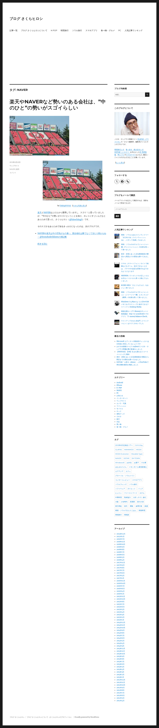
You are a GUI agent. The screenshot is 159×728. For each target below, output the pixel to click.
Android (120, 383)
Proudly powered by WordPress (87, 717)
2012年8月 (120, 690)
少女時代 (124, 502)
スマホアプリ (91, 30)
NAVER (46, 212)
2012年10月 (121, 685)
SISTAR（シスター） (122, 152)
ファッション (121, 406)
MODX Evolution (122, 454)
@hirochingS (75, 219)
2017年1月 (120, 578)
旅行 (118, 419)
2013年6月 (120, 664)
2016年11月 (121, 581)
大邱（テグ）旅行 (139, 497)
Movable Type (136, 454)
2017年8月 (120, 568)
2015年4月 (120, 612)
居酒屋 (132, 502)
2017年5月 (120, 576)
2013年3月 (120, 672)
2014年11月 (121, 625)
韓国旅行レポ (119, 150)
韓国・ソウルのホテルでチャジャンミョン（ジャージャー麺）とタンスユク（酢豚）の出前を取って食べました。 (135, 294)
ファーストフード (130, 493)
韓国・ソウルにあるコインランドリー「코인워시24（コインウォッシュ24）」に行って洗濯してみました (135, 237)
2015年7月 (120, 604)
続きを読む (42, 243)
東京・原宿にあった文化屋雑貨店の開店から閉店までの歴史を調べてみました (135, 256)
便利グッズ (121, 414)
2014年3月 (120, 646)
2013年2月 (120, 675)
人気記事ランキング (133, 30)
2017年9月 (121, 565)
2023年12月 (121, 534)
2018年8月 (120, 549)
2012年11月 (121, 682)
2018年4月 (120, 560)
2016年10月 (121, 583)
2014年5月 (120, 641)
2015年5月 (120, 609)
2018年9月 (121, 547)
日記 (118, 422)
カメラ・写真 (121, 403)
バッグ (140, 489)
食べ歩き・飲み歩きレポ (134, 150)
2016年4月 (121, 591)
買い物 (119, 424)
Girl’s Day (139, 445)
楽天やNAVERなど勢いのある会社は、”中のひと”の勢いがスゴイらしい (58, 105)
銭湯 (146, 506)
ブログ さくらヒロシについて (34, 30)
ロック (119, 411)
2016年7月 (121, 586)
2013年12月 (121, 648)
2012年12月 (121, 680)
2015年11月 (121, 596)
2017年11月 (121, 562)
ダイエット (131, 489)
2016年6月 (121, 589)
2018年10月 (121, 544)
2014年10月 (121, 628)
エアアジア (119, 471)
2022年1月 (120, 536)
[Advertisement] (79, 65)
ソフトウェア (120, 489)
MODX (119, 390)
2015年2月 (120, 617)
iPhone (119, 385)
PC (119, 30)
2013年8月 (120, 659)
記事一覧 (14, 30)
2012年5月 (120, 698)
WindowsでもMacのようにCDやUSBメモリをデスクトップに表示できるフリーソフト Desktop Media (135, 304)
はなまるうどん (121, 467)
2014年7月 (120, 635)
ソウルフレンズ (121, 484)
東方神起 (118, 506)
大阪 (117, 502)
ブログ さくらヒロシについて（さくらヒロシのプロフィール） (49, 717)
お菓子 (136, 463)
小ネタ (119, 416)
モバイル (120, 409)
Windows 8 (119, 463)
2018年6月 (121, 555)
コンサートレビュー (122, 480)
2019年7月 (121, 539)
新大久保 (140, 502)
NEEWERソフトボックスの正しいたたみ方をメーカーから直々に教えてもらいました (135, 278)
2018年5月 (120, 557)
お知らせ (120, 396)
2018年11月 (121, 542)
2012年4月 (120, 701)
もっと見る (120, 163)
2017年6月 (121, 573)
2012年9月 (121, 688)
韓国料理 (142, 510)
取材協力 (127, 497)
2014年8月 (120, 633)
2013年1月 (120, 677)
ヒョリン (118, 493)
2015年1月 (120, 620)
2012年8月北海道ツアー (124, 445)
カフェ (128, 471)
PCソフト (121, 155)
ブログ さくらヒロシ (26, 19)
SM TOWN (136, 458)
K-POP (54, 30)
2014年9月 (121, 630)
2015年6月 (121, 607)
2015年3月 (120, 615)
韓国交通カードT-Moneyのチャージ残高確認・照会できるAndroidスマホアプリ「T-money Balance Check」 (135, 314)
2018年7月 (120, 552)
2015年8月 (120, 602)
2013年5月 (120, 667)
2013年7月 (120, 661)
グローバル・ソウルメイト (125, 476)
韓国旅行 (65, 30)
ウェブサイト (14, 166)
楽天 (39, 212)
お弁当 (129, 463)
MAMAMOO (129, 450)
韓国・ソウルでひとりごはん (125, 510)
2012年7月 (120, 693)
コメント (13, 173)
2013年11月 (121, 651)
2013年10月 (121, 654)
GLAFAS (118, 450)
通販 (131, 506)
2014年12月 (121, 622)
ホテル (142, 493)
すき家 (143, 463)
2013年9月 (120, 656)
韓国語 (126, 515)
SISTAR (126, 458)
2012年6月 (121, 695)
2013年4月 (120, 669)
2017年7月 (120, 570)
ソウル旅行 (77, 30)
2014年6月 (121, 638)
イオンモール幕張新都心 (138, 467)
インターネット (122, 398)
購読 (117, 216)
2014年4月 (120, 643)
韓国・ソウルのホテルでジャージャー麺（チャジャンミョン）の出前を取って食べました (135, 247)
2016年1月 (120, 594)
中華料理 (118, 497)
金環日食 (139, 506)
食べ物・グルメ (108, 30)
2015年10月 (121, 599)
